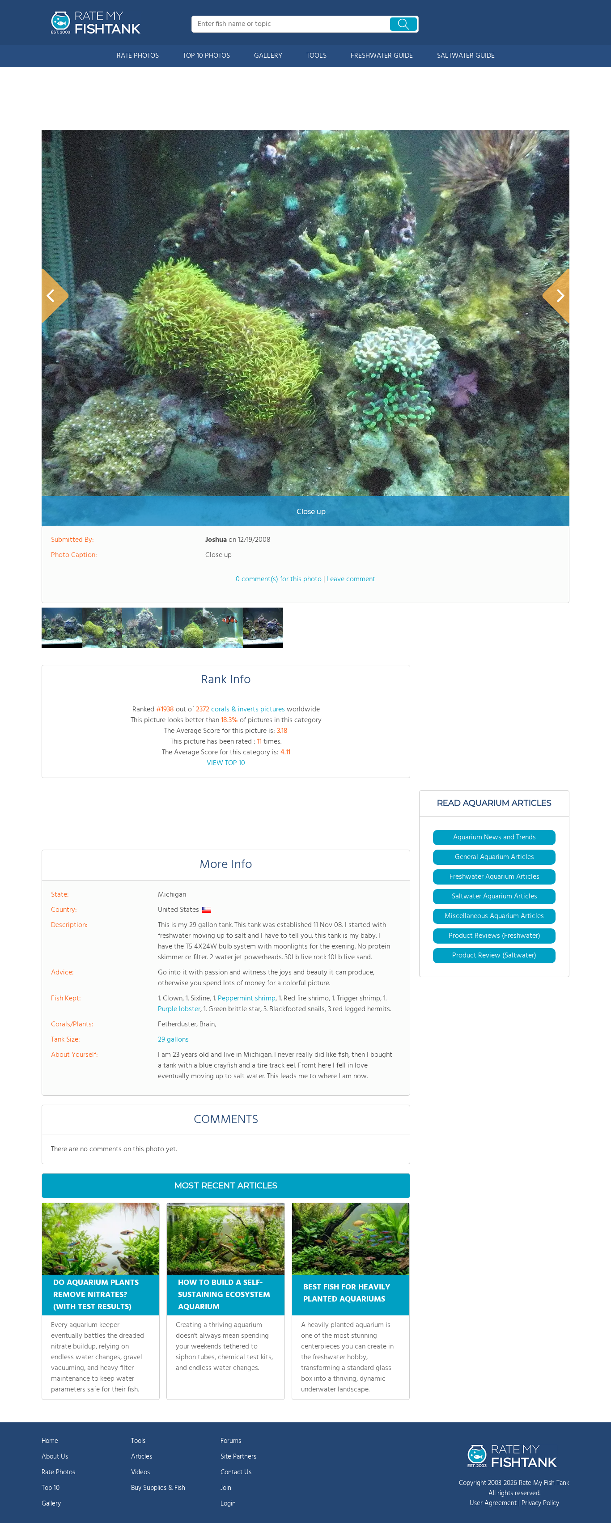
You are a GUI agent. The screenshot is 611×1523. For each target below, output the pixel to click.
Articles (141, 1456)
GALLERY (268, 56)
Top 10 (50, 1488)
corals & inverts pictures (248, 709)
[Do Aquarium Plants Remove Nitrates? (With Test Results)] (100, 1239)
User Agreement (493, 1503)
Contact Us (236, 1472)
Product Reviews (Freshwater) (494, 936)
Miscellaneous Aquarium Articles (494, 916)
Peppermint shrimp (247, 998)
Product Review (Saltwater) (494, 955)
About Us (55, 1456)
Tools (138, 1441)
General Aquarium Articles (494, 857)
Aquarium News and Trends (494, 837)
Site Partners (238, 1456)
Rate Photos (58, 1472)
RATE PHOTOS (138, 56)
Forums (231, 1441)
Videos (140, 1472)
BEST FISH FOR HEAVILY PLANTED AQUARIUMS (346, 1293)
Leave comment (351, 579)
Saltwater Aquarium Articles (494, 896)
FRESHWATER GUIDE (382, 56)
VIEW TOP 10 (226, 763)
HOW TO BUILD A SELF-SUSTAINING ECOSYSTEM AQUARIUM (224, 1295)
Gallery (51, 1503)
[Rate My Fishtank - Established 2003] (97, 22)
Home (50, 1441)
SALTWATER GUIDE (466, 56)
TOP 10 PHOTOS (206, 56)
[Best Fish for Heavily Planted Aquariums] (350, 1239)
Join (226, 1488)
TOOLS (316, 56)
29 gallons (173, 1040)
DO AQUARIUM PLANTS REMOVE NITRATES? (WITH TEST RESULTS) (96, 1295)
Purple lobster (179, 1009)
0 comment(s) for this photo (279, 579)
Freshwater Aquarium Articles (494, 877)
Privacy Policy (540, 1503)
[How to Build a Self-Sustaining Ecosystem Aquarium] (225, 1239)
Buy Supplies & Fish (158, 1488)
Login (228, 1503)
